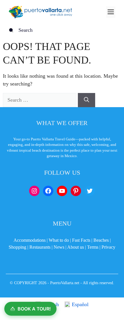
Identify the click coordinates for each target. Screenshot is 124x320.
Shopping (17, 247)
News (59, 247)
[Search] (86, 100)
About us (75, 247)
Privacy (108, 247)
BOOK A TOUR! (34, 309)
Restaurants (39, 247)
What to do (59, 240)
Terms (92, 247)
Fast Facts (81, 240)
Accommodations (30, 240)
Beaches (101, 240)
